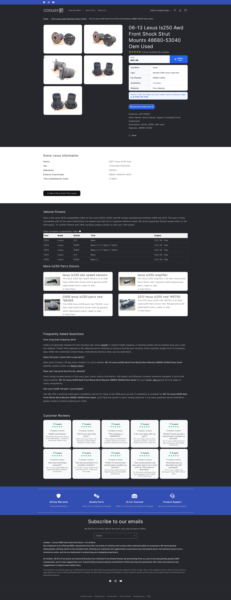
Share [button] (134, 135)
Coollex (89, 596)
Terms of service (125, 596)
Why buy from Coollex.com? (142, 107)
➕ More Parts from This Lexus (62, 193)
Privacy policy (112, 596)
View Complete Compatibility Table (60, 231)
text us (156, 380)
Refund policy (100, 596)
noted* (104, 345)
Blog (149, 596)
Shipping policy (139, 596)
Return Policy (77, 366)
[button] (75, 10)
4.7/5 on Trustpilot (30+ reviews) (155, 52)
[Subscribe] (134, 536)
